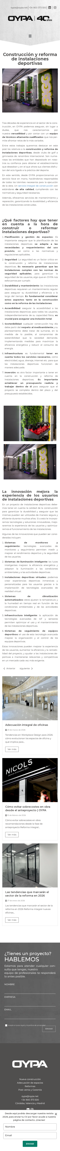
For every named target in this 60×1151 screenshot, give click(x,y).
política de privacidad (36, 1025)
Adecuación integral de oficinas (26, 725)
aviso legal (20, 1025)
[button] (30, 36)
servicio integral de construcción (35, 185)
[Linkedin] (28, 1109)
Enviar (30, 1143)
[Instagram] (32, 1109)
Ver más (12, 749)
